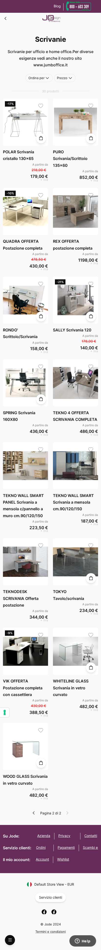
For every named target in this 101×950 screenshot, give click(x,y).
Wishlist (63, 859)
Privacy (64, 836)
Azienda (43, 836)
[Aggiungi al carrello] (41, 138)
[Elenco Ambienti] (5, 18)
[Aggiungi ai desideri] (41, 106)
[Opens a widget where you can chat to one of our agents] (82, 941)
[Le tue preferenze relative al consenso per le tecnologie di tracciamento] (4, 712)
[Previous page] (33, 813)
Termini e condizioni (50, 932)
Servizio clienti (50, 897)
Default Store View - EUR (54, 884)
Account (42, 859)
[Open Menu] (10, 940)
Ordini (41, 847)
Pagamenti (66, 847)
